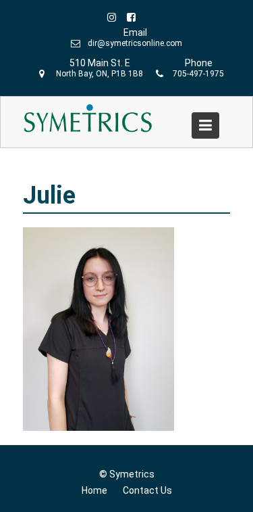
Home (94, 490)
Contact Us (147, 490)
